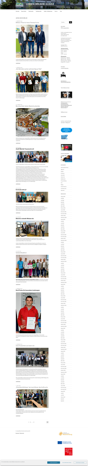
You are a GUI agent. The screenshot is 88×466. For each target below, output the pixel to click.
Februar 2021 (63, 316)
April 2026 (62, 204)
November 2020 (63, 322)
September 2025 (63, 217)
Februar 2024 (63, 251)
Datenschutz (22, 433)
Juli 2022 (62, 286)
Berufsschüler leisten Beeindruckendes (28, 106)
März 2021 (62, 314)
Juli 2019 (62, 353)
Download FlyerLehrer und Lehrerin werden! (66, 130)
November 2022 (63, 278)
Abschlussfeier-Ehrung (64, 167)
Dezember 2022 (63, 276)
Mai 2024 (62, 246)
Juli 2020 (62, 330)
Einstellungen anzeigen (80, 462)
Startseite (17, 11)
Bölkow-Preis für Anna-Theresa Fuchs (27, 22)
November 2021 (63, 301)
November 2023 (63, 257)
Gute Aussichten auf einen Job (25, 345)
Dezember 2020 (63, 320)
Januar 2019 (63, 364)
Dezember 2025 (63, 211)
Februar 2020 (63, 339)
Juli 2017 (62, 393)
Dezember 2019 (63, 343)
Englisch (62, 171)
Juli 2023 (62, 263)
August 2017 (63, 391)
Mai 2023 (62, 267)
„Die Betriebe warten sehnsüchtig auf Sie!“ (29, 69)
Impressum (17, 433)
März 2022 (62, 293)
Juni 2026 (62, 200)
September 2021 (63, 305)
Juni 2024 (62, 244)
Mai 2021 (62, 311)
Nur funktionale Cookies (67, 462)
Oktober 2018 (63, 370)
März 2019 (62, 360)
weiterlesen (18, 63)
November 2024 (63, 236)
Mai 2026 (62, 202)
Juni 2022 (62, 288)
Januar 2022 (63, 297)
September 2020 (64, 326)
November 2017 (63, 389)
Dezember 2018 (63, 366)
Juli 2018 (62, 376)
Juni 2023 (62, 265)
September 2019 (63, 349)
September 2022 (63, 282)
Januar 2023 (63, 274)
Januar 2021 (63, 318)
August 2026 (63, 196)
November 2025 (63, 213)
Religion (62, 184)
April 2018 (62, 381)
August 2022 (63, 284)
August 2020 (63, 328)
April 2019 (62, 358)
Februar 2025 (63, 230)
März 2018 (62, 383)
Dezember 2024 (63, 234)
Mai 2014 (62, 400)
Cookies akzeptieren (53, 462)
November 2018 (63, 368)
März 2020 (63, 337)
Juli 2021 (62, 307)
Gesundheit (63, 175)
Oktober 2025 (63, 215)
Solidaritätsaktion (21, 253)
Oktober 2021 (63, 303)
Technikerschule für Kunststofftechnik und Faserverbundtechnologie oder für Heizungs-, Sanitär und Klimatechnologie (66, 105)
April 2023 (62, 269)
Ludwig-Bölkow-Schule (40, 4)
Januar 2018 (63, 385)
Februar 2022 (63, 295)
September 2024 (63, 240)
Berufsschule (31, 11)
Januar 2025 (63, 232)
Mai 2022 (62, 290)
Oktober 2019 (63, 347)
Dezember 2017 (63, 387)
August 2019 (63, 351)
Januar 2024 (63, 253)
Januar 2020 (63, 341)
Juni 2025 (62, 223)
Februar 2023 (63, 272)
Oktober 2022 (63, 280)
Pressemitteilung (63, 180)
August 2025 (63, 219)
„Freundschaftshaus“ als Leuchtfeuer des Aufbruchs (32, 387)
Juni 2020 (62, 332)
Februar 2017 (63, 397)
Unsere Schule (23, 11)
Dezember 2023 (63, 255)
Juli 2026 (62, 198)
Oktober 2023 (63, 259)
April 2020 (62, 335)
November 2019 (63, 345)
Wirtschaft (62, 190)
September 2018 (63, 372)
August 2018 (63, 374)
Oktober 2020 (63, 324)
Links (61, 11)
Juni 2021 (62, 309)
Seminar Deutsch (64, 186)
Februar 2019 (63, 362)
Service (56, 11)
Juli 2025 (62, 221)
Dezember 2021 (63, 299)
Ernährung (62, 173)
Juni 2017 (62, 395)
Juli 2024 (62, 242)
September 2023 (63, 261)
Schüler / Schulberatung (48, 11)
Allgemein (62, 169)
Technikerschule (38, 11)
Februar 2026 (63, 207)
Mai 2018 (62, 379)
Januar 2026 (63, 209)
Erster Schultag (63, 116)
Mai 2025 (62, 225)
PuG (61, 182)
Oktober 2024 (63, 238)
